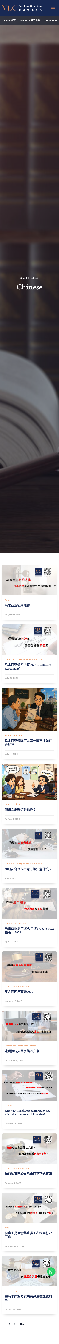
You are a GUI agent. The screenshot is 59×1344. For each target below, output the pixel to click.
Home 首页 (10, 20)
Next (22, 1324)
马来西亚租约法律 (17, 605)
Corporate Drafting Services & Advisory (23, 659)
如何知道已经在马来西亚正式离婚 (28, 1174)
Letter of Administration (16, 923)
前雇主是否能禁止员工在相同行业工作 (28, 1235)
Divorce (8, 1105)
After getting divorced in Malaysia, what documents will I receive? (27, 1112)
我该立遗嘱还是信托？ (20, 810)
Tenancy (8, 600)
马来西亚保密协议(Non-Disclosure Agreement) (28, 667)
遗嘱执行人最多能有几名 (22, 1051)
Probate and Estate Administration (21, 1046)
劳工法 (7, 1228)
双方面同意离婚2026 (19, 992)
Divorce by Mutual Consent (17, 986)
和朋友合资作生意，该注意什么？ (28, 869)
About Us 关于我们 (30, 20)
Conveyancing (11, 1291)
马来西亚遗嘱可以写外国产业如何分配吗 (28, 743)
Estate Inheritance (13, 735)
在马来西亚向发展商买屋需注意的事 (28, 1298)
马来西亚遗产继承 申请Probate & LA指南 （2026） (29, 930)
